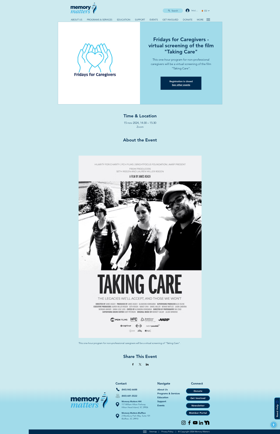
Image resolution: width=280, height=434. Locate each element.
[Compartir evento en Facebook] (133, 364)
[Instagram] (183, 423)
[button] (77, 19)
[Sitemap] (144, 432)
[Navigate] (208, 19)
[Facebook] (189, 423)
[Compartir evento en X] (140, 364)
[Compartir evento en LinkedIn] (147, 364)
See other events (181, 85)
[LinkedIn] (201, 423)
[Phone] (118, 389)
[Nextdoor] (207, 423)
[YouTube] (195, 423)
